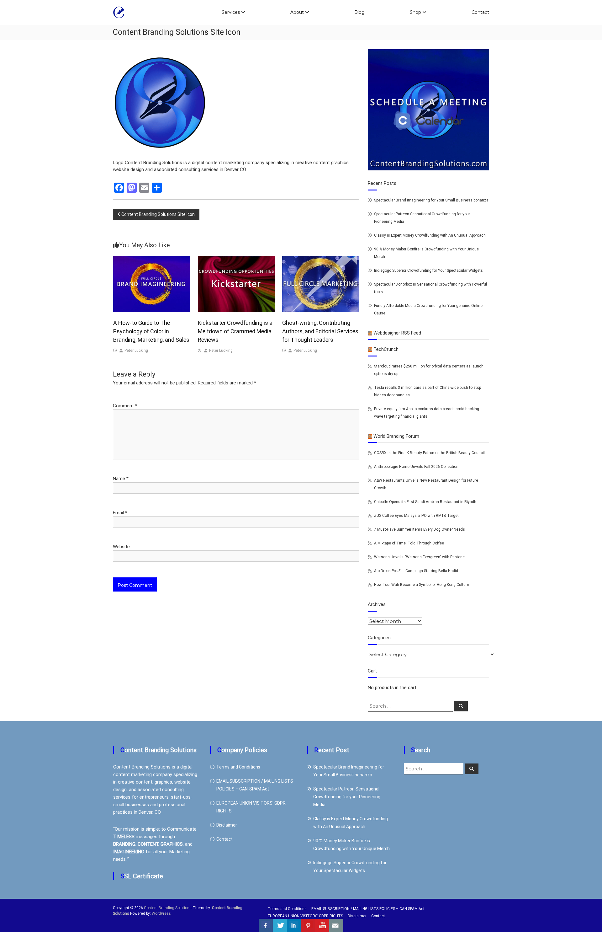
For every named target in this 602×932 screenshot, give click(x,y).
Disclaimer (226, 825)
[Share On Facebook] (266, 925)
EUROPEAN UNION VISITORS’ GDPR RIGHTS (305, 916)
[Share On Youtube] (322, 925)
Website (121, 546)
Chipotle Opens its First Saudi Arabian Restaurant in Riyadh (425, 502)
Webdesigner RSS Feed (397, 333)
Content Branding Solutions (168, 908)
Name (121, 478)
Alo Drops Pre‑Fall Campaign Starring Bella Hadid (416, 571)
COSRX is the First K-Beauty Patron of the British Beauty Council (429, 453)
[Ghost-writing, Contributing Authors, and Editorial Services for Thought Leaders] (320, 284)
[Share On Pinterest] (308, 925)
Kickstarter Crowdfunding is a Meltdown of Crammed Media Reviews (235, 331)
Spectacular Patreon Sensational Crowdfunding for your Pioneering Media (346, 796)
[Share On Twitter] (280, 925)
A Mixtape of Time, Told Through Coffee (409, 543)
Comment (125, 406)
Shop (415, 12)
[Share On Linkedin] (294, 925)
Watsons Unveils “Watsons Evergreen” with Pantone (419, 557)
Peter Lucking (136, 350)
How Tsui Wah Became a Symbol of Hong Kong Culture (421, 584)
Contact (480, 12)
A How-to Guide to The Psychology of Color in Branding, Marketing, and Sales (151, 331)
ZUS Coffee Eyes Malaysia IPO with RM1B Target (416, 515)
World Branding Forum (396, 436)
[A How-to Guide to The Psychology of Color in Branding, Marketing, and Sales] (151, 284)
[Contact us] (336, 925)
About (297, 12)
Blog (359, 12)
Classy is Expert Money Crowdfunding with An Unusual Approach (430, 235)
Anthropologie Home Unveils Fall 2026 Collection (416, 466)
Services (231, 12)
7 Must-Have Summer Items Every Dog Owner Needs (419, 529)
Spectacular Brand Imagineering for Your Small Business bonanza (431, 200)
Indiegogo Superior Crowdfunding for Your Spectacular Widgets (428, 270)
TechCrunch (386, 349)
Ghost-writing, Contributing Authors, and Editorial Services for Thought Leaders (320, 331)
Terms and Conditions (238, 766)
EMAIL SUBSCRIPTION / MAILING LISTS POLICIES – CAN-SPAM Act (368, 909)
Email (120, 513)
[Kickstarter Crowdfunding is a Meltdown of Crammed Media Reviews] (236, 284)
